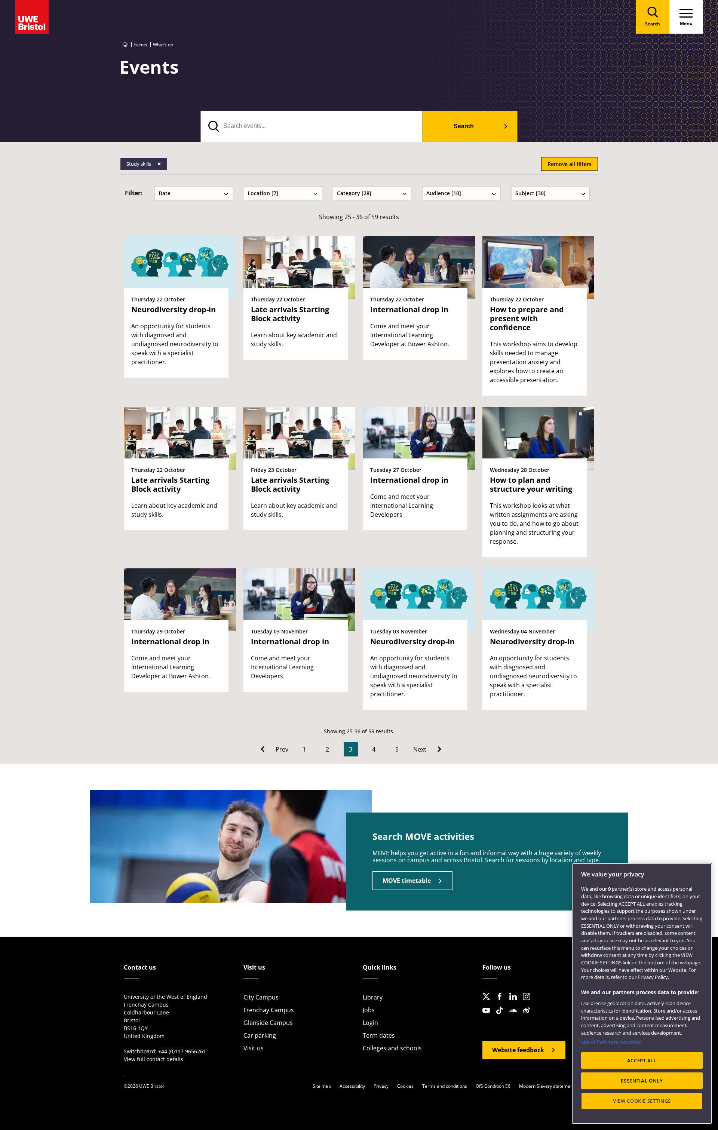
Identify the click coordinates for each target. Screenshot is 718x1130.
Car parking (259, 1035)
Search (464, 126)
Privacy (381, 1086)
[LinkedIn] (515, 1002)
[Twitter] (488, 1002)
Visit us (253, 1048)
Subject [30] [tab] (530, 193)
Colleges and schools (392, 1048)
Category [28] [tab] (354, 193)
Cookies (405, 1086)
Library (373, 997)
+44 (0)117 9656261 (182, 1051)
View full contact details (153, 1059)
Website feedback (518, 1050)
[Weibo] (529, 1016)
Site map (322, 1086)
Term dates (379, 1035)
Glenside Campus (268, 1023)
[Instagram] (529, 1002)
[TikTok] (502, 1016)
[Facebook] (502, 1002)
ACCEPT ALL (642, 1060)
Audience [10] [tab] (443, 193)
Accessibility (352, 1086)
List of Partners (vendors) (611, 1041)
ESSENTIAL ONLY (642, 1080)
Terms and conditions (444, 1086)
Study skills (139, 163)
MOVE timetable (407, 880)
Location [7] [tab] (263, 193)
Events (140, 45)
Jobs (369, 1010)
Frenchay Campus (268, 1010)
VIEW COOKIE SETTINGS (642, 1100)
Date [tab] (165, 193)
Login (370, 1023)
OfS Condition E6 (493, 1086)
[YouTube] (488, 1016)
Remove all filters (569, 164)
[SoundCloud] (515, 1016)
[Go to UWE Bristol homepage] (125, 45)
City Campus (261, 997)
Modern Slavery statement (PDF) (553, 1086)
